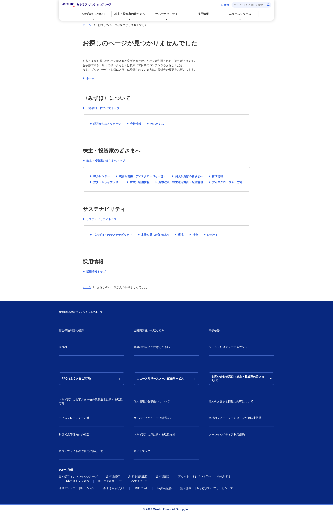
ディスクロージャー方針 (74, 417)
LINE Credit (141, 488)
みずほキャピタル (114, 488)
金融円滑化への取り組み (149, 330)
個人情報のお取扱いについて (152, 401)
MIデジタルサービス (110, 480)
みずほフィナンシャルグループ (78, 476)
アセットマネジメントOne (194, 476)
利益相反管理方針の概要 (74, 434)
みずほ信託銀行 (138, 476)
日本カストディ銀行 (76, 480)
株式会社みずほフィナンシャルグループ (81, 312)
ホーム (87, 25)
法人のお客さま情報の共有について (231, 401)
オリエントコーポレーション (77, 488)
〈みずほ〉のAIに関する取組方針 (154, 434)
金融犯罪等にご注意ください (152, 347)
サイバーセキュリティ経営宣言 (153, 417)
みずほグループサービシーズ (215, 488)
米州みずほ (223, 476)
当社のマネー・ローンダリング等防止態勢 (235, 417)
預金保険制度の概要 (71, 330)
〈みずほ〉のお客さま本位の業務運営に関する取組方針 (91, 401)
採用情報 (203, 13)
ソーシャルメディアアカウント (228, 347)
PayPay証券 (164, 488)
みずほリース (139, 480)
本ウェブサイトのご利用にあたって (81, 451)
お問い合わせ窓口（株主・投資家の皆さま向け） (238, 378)
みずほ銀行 (113, 476)
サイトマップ (142, 451)
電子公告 (214, 330)
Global (225, 4)
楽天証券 (185, 488)
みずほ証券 (163, 476)
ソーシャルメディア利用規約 (227, 434)
